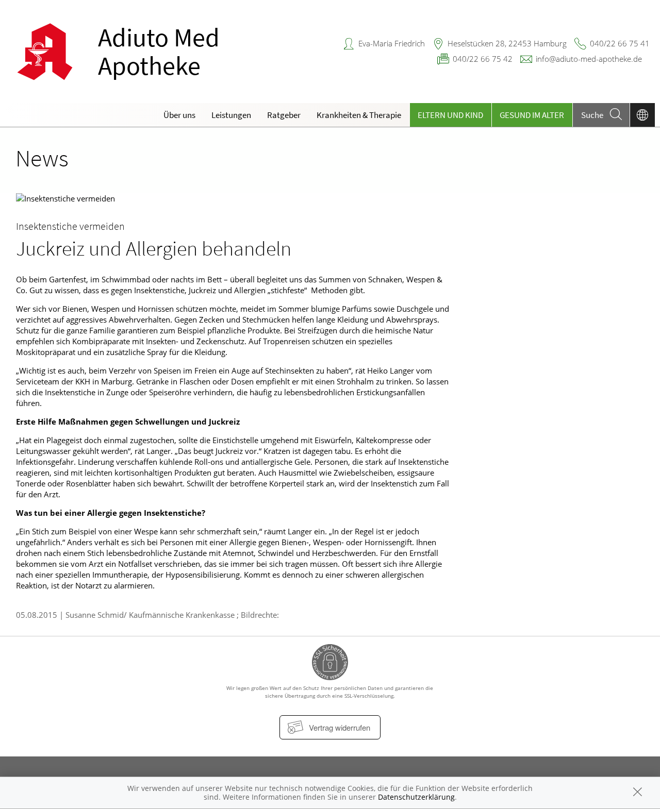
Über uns (179, 115)
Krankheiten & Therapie (359, 115)
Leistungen (231, 115)
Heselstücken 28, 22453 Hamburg (507, 43)
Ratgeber (284, 115)
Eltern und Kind (450, 115)
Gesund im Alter (532, 115)
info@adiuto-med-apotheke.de (589, 59)
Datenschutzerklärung (416, 797)
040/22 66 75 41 (620, 43)
